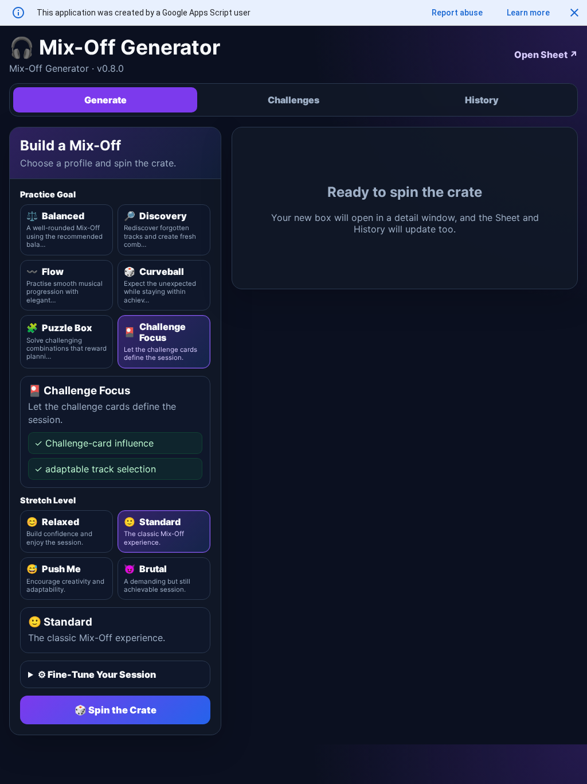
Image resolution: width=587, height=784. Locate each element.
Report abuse (457, 12)
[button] (574, 13)
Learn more (528, 12)
